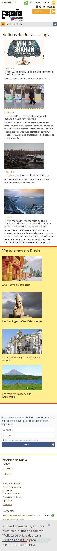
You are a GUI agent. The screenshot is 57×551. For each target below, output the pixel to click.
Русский (53, 2)
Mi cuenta (7, 504)
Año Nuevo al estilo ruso (16, 285)
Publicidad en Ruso (11, 497)
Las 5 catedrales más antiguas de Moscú (21, 359)
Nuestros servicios (11, 493)
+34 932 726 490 (25, 515)
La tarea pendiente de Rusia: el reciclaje (26, 175)
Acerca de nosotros (39, 2)
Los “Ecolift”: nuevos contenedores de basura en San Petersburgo (25, 117)
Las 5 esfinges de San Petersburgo (22, 321)
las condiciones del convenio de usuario (24, 440)
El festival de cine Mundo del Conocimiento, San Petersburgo (29, 73)
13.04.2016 (9, 217)
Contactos (7, 490)
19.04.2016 (9, 172)
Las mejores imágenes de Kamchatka (16, 395)
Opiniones (7, 500)
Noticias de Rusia (14, 24)
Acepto (21, 440)
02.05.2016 (9, 112)
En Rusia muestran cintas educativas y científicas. (27, 78)
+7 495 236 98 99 (10, 515)
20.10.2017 (9, 68)
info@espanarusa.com (13, 519)
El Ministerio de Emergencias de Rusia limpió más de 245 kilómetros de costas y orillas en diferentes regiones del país (27, 223)
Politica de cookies (29, 531)
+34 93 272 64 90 (9, 2)
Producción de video (12, 483)
